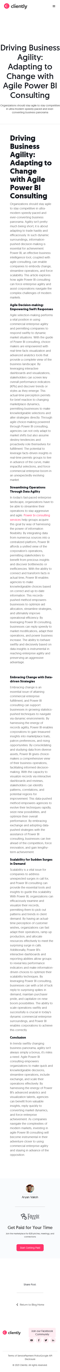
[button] (54, 6)
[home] (15, 6)
